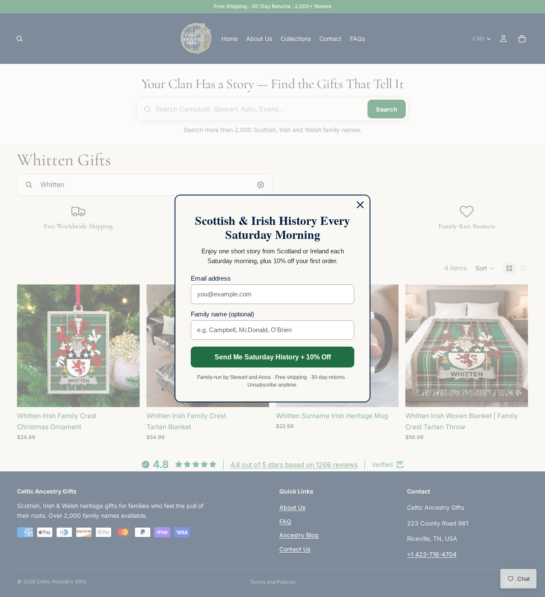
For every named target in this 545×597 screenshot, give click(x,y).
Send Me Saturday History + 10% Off (273, 357)
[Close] (360, 205)
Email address (211, 278)
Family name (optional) (222, 314)
